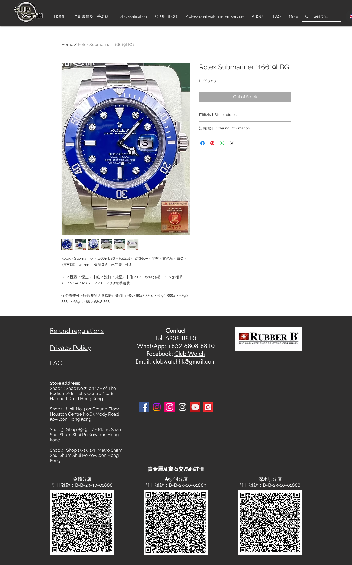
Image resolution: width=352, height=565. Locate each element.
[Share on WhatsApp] (222, 143)
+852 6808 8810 (191, 346)
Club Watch (189, 354)
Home (67, 44)
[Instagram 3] (182, 407)
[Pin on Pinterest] (212, 143)
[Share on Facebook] (202, 143)
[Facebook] (144, 407)
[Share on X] (232, 143)
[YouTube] (195, 407)
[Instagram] (157, 407)
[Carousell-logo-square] (208, 407)
